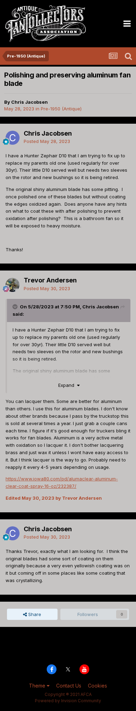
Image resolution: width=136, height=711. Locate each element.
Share (34, 614)
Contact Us (68, 686)
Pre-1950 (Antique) (61, 108)
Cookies (97, 686)
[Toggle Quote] (16, 306)
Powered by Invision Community (68, 700)
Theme (38, 686)
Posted (47, 141)
